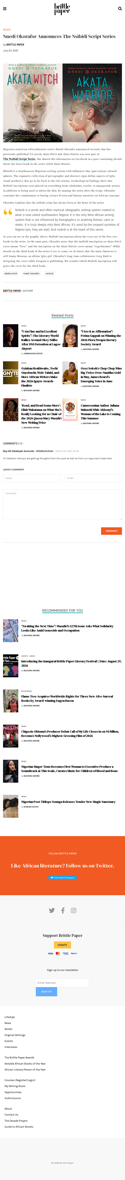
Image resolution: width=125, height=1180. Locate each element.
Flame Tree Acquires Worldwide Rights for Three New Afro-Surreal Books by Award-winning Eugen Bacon (67, 698)
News (24, 621)
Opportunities (13, 1092)
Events (24, 656)
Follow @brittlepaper (63, 877)
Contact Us (11, 1114)
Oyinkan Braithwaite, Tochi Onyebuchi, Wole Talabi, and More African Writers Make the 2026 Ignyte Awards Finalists (40, 377)
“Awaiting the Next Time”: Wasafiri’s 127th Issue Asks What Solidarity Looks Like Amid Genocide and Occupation (67, 628)
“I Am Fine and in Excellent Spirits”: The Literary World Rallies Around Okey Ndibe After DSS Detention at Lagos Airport (40, 340)
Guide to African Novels (19, 1126)
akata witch (11, 273)
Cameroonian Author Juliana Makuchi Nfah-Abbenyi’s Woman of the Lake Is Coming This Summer (101, 411)
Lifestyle (10, 1017)
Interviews (11, 1047)
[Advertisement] (62, 576)
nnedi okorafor (31, 273)
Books (8, 1029)
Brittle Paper (12, 290)
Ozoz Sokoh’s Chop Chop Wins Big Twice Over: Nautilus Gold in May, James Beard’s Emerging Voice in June (101, 374)
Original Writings (15, 1035)
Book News (26, 691)
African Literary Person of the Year (25, 1069)
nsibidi (50, 273)
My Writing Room (15, 1086)
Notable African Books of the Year (25, 1063)
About (8, 1108)
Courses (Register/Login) (20, 1080)
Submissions (13, 1098)
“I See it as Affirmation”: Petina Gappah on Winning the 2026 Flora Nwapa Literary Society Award (101, 337)
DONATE (62, 945)
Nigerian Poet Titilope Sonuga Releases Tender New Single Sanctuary (68, 802)
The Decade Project (16, 1120)
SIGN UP (46, 992)
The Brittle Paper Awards (19, 1057)
